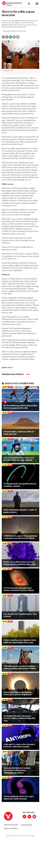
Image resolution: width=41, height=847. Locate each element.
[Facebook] (24, 816)
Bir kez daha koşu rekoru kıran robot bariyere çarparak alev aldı (20, 407)
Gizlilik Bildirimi (26, 825)
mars (28, 374)
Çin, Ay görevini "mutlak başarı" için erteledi (20, 615)
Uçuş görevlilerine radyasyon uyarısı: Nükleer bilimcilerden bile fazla (19, 718)
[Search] (29, 3)
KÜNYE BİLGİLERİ (11, 825)
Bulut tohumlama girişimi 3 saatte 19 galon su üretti (20, 511)
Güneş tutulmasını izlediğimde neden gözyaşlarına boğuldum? (17, 693)
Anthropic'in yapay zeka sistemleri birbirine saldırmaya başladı (19, 746)
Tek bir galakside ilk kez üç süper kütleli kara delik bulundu (18, 798)
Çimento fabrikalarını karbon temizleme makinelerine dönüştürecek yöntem (16, 770)
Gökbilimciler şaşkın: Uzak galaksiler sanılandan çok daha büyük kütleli (20, 537)
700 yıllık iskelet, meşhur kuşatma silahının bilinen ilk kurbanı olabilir (19, 667)
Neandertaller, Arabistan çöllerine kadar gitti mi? (18, 433)
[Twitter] (29, 816)
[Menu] (37, 3)
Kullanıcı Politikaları (11, 828)
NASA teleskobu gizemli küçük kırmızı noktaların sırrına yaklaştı (18, 589)
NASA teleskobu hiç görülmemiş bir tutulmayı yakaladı (19, 485)
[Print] (17, 37)
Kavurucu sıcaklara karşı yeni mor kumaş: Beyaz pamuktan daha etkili (19, 563)
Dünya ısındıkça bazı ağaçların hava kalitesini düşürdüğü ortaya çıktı (19, 641)
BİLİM (10, 387)
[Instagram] (34, 816)
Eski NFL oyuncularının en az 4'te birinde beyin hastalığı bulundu (18, 459)
